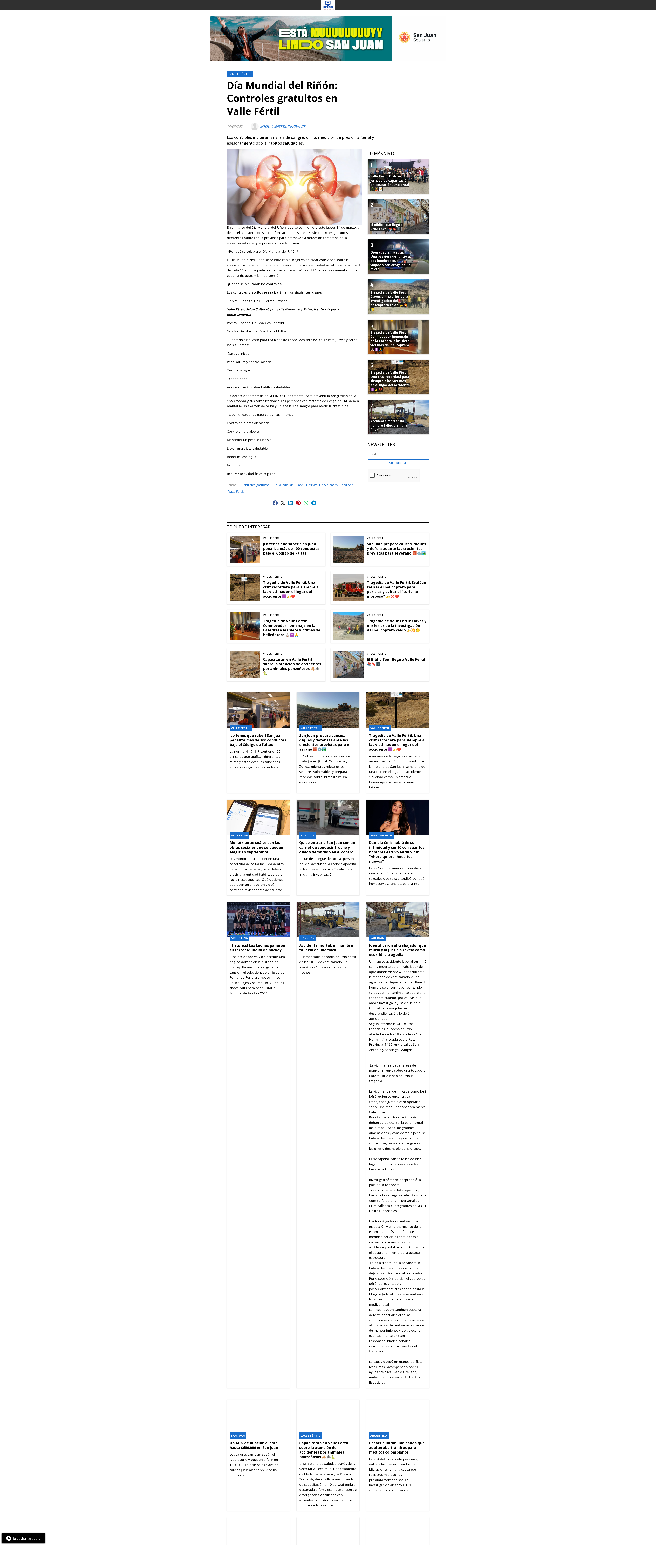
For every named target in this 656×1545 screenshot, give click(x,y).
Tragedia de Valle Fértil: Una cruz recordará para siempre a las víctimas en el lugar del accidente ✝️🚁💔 (291, 589)
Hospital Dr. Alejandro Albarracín (329, 485)
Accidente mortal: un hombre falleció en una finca (326, 947)
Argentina (239, 835)
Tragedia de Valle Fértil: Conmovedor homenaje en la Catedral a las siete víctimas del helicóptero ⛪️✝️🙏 (292, 627)
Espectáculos (381, 835)
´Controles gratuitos (255, 485)
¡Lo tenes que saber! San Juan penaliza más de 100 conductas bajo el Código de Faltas (291, 549)
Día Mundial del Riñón (287, 485)
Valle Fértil (240, 74)
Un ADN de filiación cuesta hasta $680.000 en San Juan (254, 1445)
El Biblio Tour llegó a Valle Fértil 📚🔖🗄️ (396, 661)
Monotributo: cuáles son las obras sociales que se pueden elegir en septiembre (256, 847)
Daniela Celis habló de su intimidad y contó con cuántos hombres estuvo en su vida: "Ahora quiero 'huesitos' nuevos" (396, 852)
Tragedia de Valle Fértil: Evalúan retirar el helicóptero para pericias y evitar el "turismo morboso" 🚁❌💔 (396, 589)
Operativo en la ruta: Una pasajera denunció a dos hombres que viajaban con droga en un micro (390, 260)
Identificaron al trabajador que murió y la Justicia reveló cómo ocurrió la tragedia (397, 950)
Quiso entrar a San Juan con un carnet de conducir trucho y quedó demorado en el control (327, 847)
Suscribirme (398, 462)
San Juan (308, 835)
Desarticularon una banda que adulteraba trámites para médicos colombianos (397, 1448)
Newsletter (381, 444)
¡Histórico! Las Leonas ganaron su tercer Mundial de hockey (257, 947)
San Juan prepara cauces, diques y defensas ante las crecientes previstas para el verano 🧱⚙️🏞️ (396, 549)
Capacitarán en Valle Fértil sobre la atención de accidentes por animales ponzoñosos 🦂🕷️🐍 (292, 666)
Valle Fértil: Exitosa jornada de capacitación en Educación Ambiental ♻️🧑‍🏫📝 (389, 182)
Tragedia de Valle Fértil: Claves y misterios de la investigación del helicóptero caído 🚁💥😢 (396, 625)
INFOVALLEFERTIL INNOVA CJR (282, 126)
